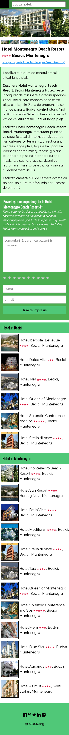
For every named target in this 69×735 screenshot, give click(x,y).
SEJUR (33, 724)
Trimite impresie (34, 310)
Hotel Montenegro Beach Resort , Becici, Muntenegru (40, 473)
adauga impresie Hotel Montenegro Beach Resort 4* (33, 62)
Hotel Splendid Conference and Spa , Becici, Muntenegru (42, 421)
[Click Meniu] (4, 4)
